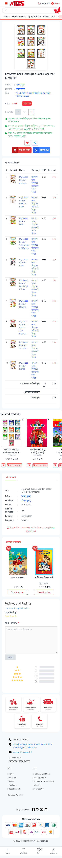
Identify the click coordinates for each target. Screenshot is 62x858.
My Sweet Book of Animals (23, 179)
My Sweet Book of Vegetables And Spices (24, 243)
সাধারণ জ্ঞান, (46, 93)
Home (10, 773)
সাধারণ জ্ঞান (34, 178)
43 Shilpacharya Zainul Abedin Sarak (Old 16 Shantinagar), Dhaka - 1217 (32, 746)
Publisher (11, 785)
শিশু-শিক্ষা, (21, 93)
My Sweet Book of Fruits (23, 221)
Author (10, 781)
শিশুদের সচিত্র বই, (33, 93)
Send (10, 657)
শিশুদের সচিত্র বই (35, 184)
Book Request (13, 789)
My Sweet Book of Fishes (23, 365)
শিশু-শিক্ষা (34, 191)
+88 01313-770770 (20, 739)
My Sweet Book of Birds (23, 262)
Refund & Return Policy (43, 781)
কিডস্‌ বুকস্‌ (20, 84)
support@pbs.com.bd (22, 752)
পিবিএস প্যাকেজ (22, 96)
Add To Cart (19, 592)
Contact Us (38, 789)
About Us (37, 785)
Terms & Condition (41, 773)
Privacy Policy (39, 777)
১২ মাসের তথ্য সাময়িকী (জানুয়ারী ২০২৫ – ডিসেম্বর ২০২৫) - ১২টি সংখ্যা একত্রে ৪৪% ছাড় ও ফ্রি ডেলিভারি (31, 127)
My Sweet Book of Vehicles (23, 345)
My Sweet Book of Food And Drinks (23, 285)
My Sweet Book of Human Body (23, 202)
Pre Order (11, 777)
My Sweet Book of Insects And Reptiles (23, 327)
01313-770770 (45, 3)
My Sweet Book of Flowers (23, 303)
